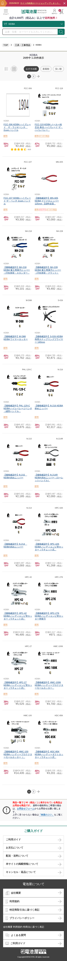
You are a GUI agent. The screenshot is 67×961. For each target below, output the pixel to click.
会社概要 (16, 892)
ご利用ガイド (13, 839)
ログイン (54, 13)
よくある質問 (18, 935)
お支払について (14, 847)
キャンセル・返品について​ (21, 872)
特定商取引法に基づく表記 (24, 909)
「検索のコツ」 (46, 814)
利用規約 (14, 901)
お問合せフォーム (25, 808)
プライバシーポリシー (22, 918)
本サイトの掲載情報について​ (22, 864)
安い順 (58, 69)
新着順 (46, 69)
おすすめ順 (31, 69)
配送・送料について (17, 855)
